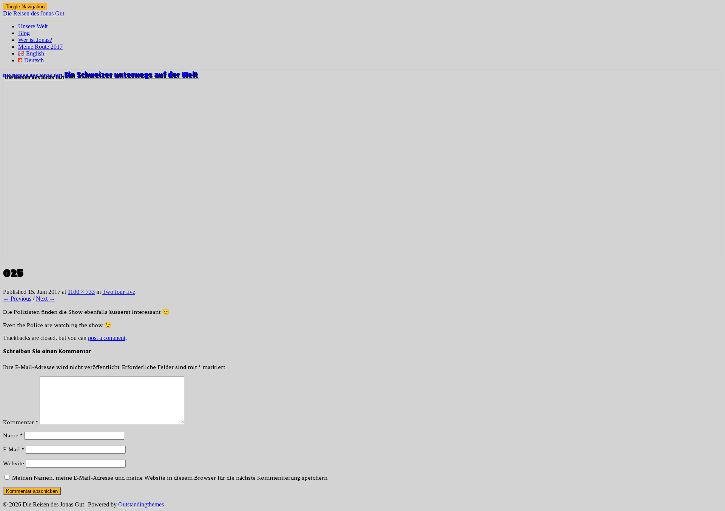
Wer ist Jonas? (35, 40)
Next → (45, 298)
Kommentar (20, 422)
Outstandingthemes (141, 504)
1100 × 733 (81, 292)
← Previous (17, 298)
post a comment (106, 338)
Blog (24, 33)
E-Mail (13, 449)
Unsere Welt (33, 26)
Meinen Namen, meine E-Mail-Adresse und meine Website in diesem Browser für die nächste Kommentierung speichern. (170, 477)
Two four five (118, 292)
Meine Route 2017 (40, 46)
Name (13, 435)
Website (13, 463)
